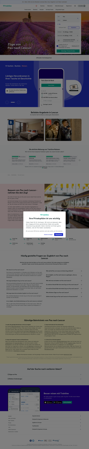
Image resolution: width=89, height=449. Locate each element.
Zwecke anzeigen (48, 234)
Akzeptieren (58, 234)
